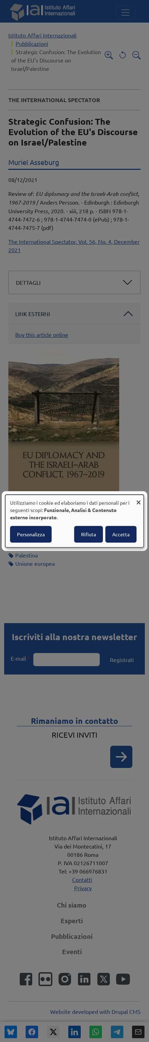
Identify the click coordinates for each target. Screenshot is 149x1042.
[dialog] (74, 521)
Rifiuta (88, 534)
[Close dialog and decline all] (138, 499)
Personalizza (31, 534)
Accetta (121, 534)
